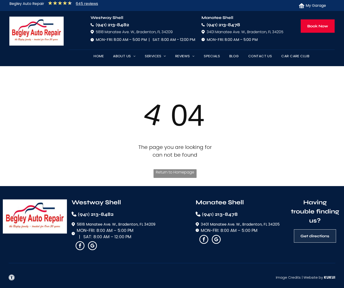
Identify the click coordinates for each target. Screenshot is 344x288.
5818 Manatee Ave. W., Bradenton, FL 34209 (134, 32)
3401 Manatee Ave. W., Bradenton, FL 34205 (245, 32)
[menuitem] (98, 57)
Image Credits (288, 277)
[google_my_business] (92, 246)
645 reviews (87, 3)
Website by (313, 277)
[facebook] (80, 246)
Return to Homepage (175, 172)
